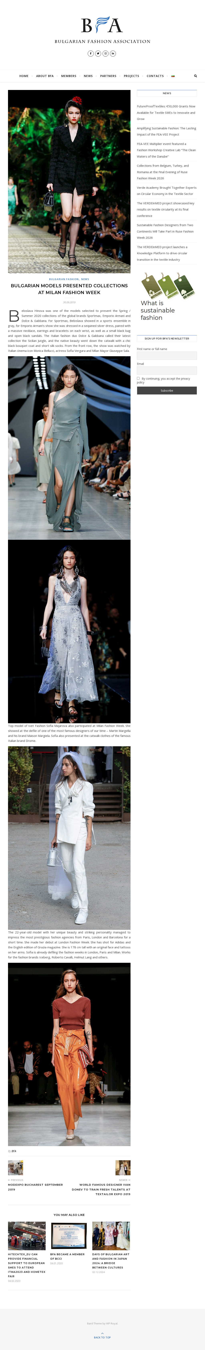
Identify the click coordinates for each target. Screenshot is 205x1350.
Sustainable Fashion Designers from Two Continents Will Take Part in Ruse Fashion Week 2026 (165, 231)
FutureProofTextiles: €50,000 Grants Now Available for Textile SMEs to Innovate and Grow (166, 112)
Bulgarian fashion (64, 279)
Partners (108, 76)
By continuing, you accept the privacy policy (163, 380)
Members (68, 76)
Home (24, 76)
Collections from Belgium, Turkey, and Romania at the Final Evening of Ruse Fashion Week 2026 (163, 172)
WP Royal (112, 1323)
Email (140, 364)
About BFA (45, 76)
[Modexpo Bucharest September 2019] (15, 1167)
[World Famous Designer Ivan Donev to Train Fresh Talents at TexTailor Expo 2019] (123, 1167)
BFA (14, 1151)
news (85, 279)
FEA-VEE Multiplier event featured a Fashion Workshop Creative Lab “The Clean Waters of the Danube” (166, 150)
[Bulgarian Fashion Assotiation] (102, 30)
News (88, 76)
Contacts (155, 76)
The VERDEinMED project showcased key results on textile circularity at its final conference (165, 209)
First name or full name (152, 349)
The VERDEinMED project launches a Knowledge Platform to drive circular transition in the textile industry (162, 253)
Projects (131, 76)
